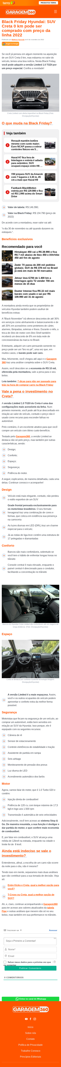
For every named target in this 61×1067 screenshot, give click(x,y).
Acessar (53, 930)
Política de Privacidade (30, 1045)
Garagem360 (23, 436)
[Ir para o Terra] (9, 3)
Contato (30, 1039)
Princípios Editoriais (30, 1056)
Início (30, 1027)
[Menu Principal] (55, 12)
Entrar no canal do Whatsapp (32, 999)
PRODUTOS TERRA (48, 3)
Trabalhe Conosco (30, 1051)
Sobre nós (30, 1033)
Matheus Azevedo (18, 39)
